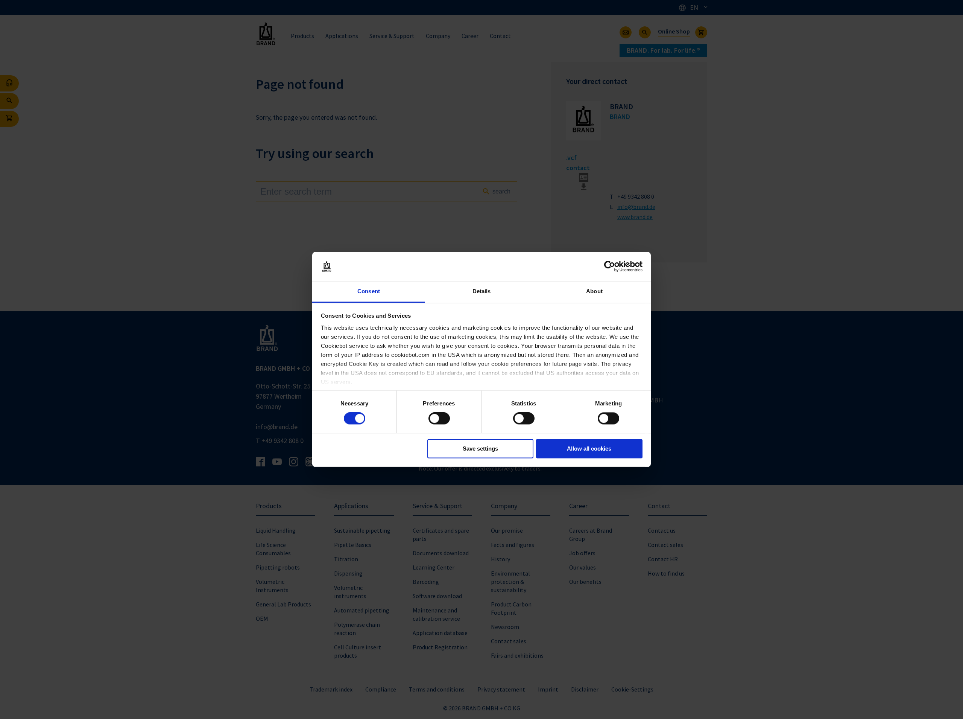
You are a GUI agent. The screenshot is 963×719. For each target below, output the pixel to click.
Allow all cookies (589, 448)
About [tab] (594, 291)
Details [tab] (481, 291)
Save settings (480, 448)
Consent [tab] (368, 291)
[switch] (439, 419)
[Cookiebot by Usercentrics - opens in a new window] (610, 266)
